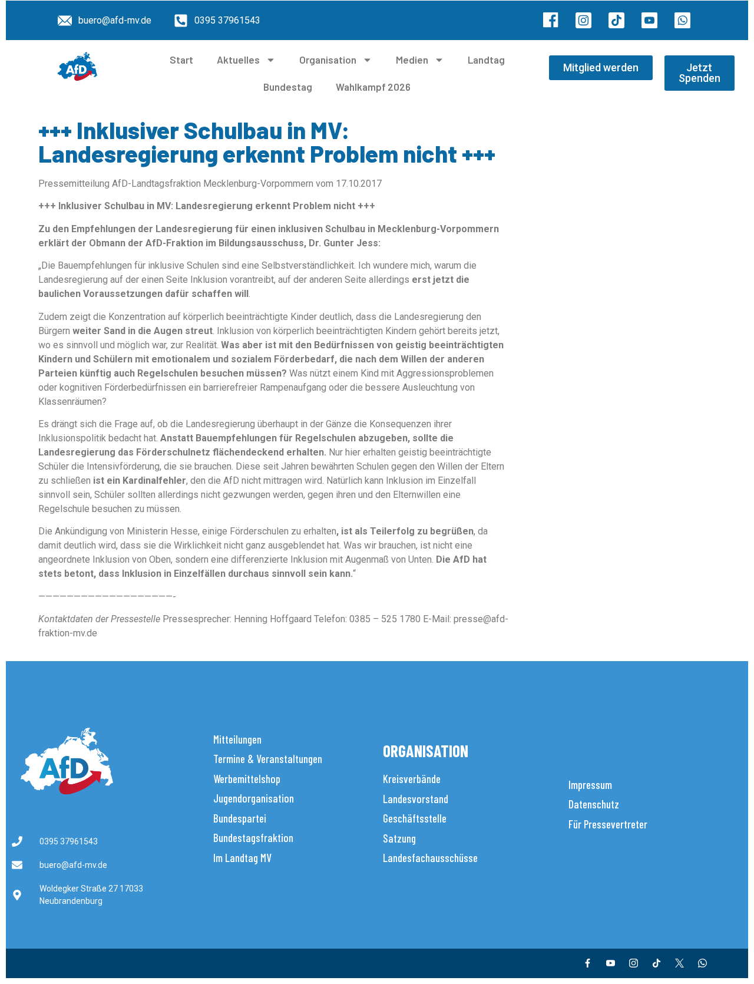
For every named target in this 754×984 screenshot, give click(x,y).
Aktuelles (238, 59)
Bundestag (287, 87)
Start (181, 59)
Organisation (327, 59)
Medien (412, 59)
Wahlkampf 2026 (373, 87)
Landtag (486, 59)
